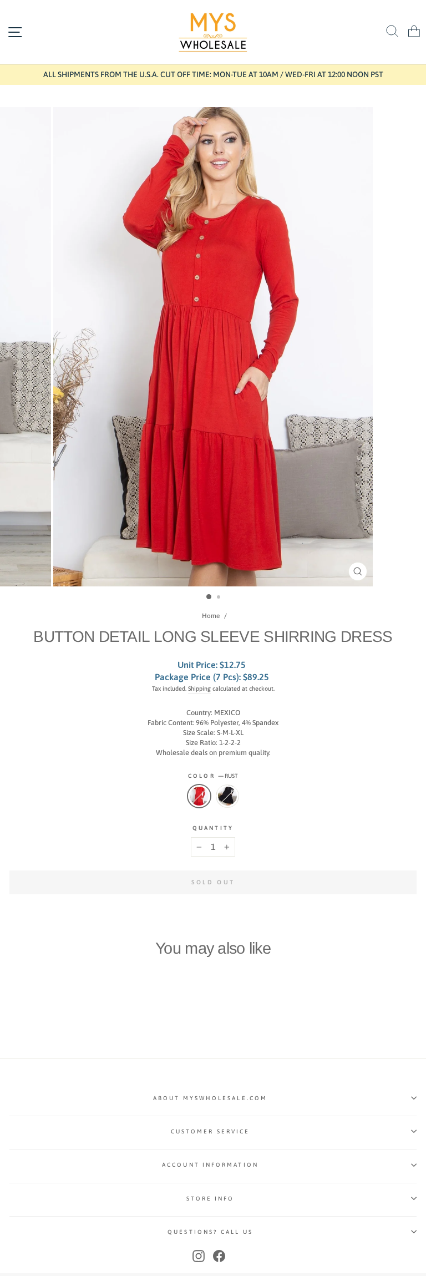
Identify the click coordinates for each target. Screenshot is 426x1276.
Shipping (199, 688)
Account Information (210, 1164)
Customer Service (210, 1131)
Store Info (210, 1198)
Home (211, 616)
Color (213, 775)
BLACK (227, 796)
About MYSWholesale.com (210, 1098)
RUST (199, 796)
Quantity (213, 827)
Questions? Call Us (210, 1231)
